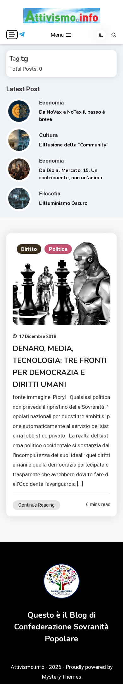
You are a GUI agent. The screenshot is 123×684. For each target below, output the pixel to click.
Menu (58, 35)
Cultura (48, 135)
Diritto (29, 249)
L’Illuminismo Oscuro (63, 203)
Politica (58, 249)
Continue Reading (36, 505)
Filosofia (49, 193)
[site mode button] (101, 35)
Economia (51, 102)
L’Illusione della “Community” (73, 145)
